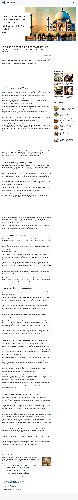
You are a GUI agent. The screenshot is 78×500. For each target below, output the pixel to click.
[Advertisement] (26, 77)
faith (35, 63)
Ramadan (12, 193)
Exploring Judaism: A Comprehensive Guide (12, 482)
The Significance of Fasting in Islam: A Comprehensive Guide (20, 475)
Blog (65, 2)
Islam (4, 32)
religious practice (27, 274)
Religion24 (11, 2)
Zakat (5, 187)
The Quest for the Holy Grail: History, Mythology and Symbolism (67, 109)
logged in (10, 489)
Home (61, 2)
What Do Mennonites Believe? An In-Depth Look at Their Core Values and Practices (67, 140)
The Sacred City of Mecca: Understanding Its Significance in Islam (22, 472)
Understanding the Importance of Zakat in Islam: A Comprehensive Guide (23, 468)
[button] (74, 2)
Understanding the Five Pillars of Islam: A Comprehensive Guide (21, 465)
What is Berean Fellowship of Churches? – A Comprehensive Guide (67, 134)
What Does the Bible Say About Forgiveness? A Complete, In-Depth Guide (67, 121)
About (70, 2)
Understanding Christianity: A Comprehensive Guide (14, 481)
